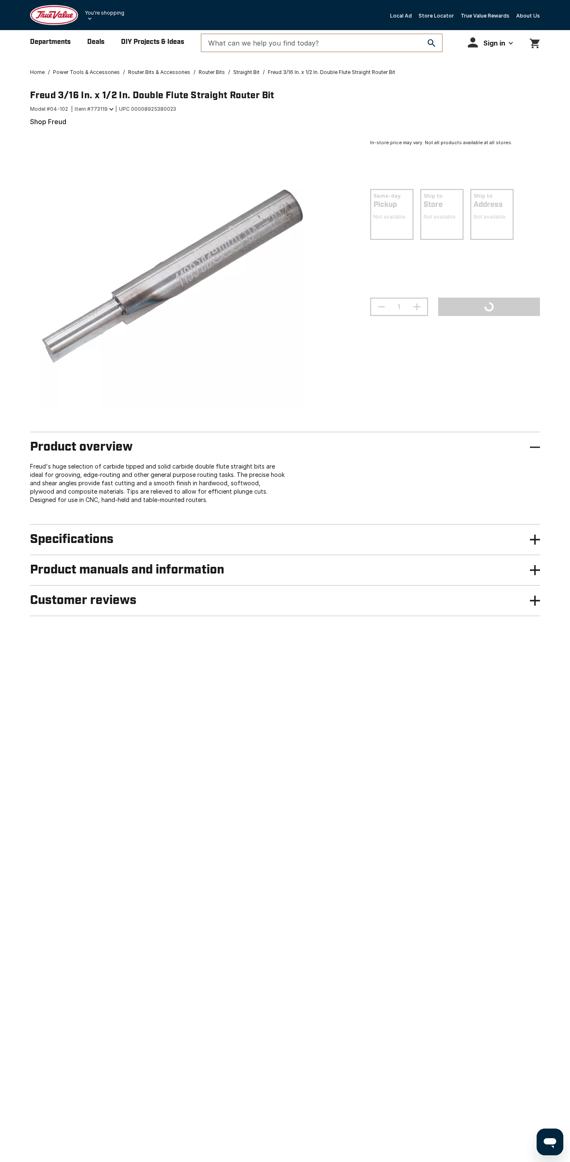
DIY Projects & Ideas (152, 42)
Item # (91, 109)
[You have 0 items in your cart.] (535, 42)
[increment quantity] (417, 307)
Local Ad (401, 16)
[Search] (431, 43)
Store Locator (436, 16)
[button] (490, 42)
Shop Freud (48, 121)
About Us (528, 16)
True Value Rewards (485, 16)
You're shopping (104, 13)
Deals (95, 42)
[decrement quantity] (381, 307)
